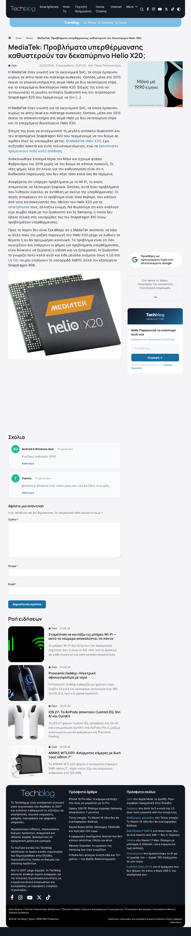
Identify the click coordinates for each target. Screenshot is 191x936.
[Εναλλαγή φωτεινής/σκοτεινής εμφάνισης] (179, 8)
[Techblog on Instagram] (153, 9)
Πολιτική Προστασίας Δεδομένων (42, 909)
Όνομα (13, 566)
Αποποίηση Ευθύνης (163, 909)
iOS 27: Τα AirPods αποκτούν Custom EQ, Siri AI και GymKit (84, 714)
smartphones (18, 207)
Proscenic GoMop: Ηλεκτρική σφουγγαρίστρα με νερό (72, 675)
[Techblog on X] (166, 9)
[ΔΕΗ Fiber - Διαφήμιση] (155, 84)
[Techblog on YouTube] (160, 9)
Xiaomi (123, 22)
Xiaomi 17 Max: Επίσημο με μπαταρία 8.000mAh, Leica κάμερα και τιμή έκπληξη (151, 844)
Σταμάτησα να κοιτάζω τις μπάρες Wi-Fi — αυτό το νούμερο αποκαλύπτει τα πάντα (82, 636)
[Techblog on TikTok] (172, 9)
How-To (67, 9)
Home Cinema (101, 9)
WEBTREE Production (48, 919)
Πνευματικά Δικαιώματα (138, 909)
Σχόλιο (13, 519)
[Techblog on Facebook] (148, 9)
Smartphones (49, 7)
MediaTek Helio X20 (85, 141)
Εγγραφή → (155, 357)
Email (12, 584)
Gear (14, 65)
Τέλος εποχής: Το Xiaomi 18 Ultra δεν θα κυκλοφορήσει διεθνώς (153, 821)
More (130, 7)
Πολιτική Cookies (71, 909)
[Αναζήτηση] (142, 9)
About (32, 919)
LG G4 (13, 260)
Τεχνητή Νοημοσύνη (83, 9)
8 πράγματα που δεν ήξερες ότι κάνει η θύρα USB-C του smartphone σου (153, 870)
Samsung (107, 22)
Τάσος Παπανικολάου (107, 65)
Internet (116, 7)
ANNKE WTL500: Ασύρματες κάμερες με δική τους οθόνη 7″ (84, 755)
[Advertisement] (64, 396)
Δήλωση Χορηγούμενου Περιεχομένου (102, 909)
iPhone (92, 22)
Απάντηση (28, 463)
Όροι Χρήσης (15, 909)
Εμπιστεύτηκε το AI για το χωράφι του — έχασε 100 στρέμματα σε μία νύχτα (152, 857)
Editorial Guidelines (19, 912)
